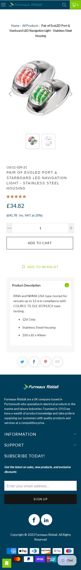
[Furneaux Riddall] (25, 5)
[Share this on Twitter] (22, 361)
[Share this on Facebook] (34, 361)
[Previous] (10, 94)
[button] (16, 196)
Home (15, 25)
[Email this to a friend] (57, 361)
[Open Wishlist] (6, 563)
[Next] (70, 94)
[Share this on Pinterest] (46, 361)
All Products (30, 25)
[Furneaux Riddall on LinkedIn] (46, 519)
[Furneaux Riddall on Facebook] (34, 519)
